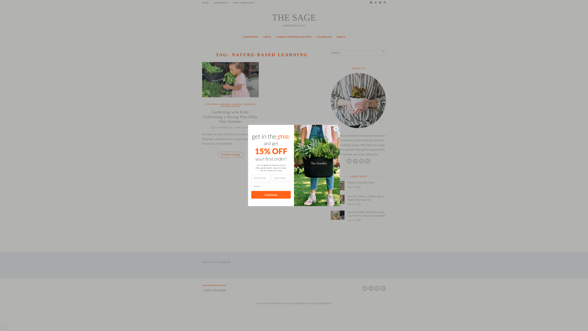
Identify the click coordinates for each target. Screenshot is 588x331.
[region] (40, 309)
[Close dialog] (336, 128)
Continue (271, 195)
